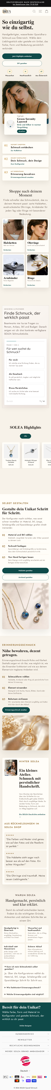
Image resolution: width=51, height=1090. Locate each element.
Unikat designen (25, 1025)
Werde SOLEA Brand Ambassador (24, 1051)
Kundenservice (25, 1034)
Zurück (10, 401)
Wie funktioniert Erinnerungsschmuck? (24, 987)
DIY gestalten (22, 63)
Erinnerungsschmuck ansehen (16, 710)
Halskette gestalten (25, 570)
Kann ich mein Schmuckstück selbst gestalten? (21, 968)
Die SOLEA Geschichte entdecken (32, 815)
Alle (25, 436)
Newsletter (25, 1040)
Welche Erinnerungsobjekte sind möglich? (25, 994)
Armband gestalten (25, 577)
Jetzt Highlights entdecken (22, 56)
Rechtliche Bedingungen (25, 1045)
